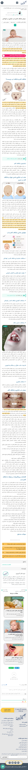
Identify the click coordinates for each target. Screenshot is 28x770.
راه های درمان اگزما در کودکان (12, 158)
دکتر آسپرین (24, 8)
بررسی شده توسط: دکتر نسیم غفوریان (12, 12)
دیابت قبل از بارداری (13, 62)
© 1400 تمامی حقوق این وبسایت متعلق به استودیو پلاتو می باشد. (14, 766)
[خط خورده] (8, 694)
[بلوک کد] (14, 694)
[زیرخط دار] (6, 694)
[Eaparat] (12, 763)
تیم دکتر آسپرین (20, 573)
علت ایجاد (13, 22)
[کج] (4, 694)
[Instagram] (10, 763)
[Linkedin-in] (18, 763)
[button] (17, 3)
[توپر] (3, 694)
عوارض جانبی (6, 22)
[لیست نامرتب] (11, 694)
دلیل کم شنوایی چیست (11, 295)
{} (17, 693)
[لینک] (16, 694)
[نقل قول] (13, 694)
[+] (19, 693)
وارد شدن (4, 684)
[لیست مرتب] (9, 694)
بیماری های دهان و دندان (16, 8)
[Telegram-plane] (15, 763)
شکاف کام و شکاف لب (21, 22)
